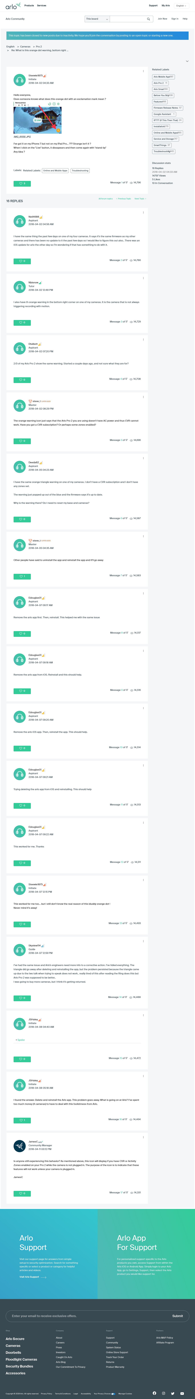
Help (185, 19)
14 (120, 997)
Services (41, 6)
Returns (110, 1362)
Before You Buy (161, 95)
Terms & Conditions (63, 1394)
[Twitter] (172, 1393)
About (59, 1338)
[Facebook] (154, 1393)
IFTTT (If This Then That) (166, 120)
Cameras (25, 47)
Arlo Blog (61, 1362)
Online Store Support (117, 1352)
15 (121, 1058)
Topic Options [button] (187, 62)
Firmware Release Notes (166, 108)
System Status (113, 1348)
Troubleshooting (80, 171)
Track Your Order (115, 1357)
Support (153, 6)
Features (158, 102)
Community (112, 1343)
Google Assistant (162, 114)
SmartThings (160, 145)
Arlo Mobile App (162, 77)
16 (120, 1119)
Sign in (174, 19)
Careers (60, 1343)
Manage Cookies (125, 1394)
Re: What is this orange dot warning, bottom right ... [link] (39, 50)
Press (59, 1348)
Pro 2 (39, 47)
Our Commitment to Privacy (70, 1367)
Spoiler (21, 1040)
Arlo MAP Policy (164, 1338)
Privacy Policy (46, 1394)
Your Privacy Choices (102, 1394)
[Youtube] (182, 1393)
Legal (76, 1394)
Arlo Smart (159, 89)
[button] (143, 71)
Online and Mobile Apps (55, 171)
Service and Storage (164, 139)
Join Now (162, 19)
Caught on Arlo (64, 1357)
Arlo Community (15, 19)
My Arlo (166, 6)
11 (122, 805)
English (10, 47)
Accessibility (86, 1394)
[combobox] (131, 19)
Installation (159, 126)
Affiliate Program (165, 1343)
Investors (60, 1352)
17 (121, 1192)
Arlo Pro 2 (159, 83)
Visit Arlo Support (29, 1277)
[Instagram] (163, 1393)
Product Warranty (115, 1367)
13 (121, 923)
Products (29, 6)
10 (121, 747)
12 (122, 862)
